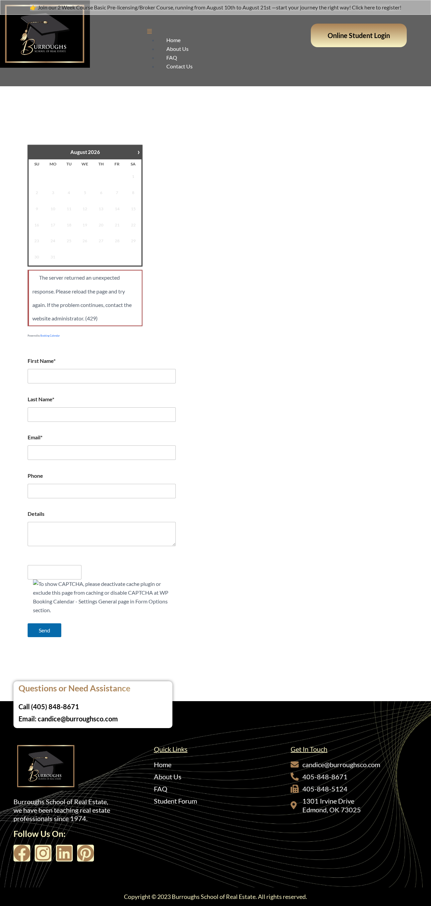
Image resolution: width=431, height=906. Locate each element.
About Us (177, 48)
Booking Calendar (50, 335)
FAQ (171, 57)
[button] (225, 31)
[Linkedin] (64, 853)
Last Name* (41, 399)
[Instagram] (43, 853)
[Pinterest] (85, 853)
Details (36, 513)
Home (173, 40)
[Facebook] (21, 853)
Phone (35, 475)
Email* (35, 437)
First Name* (42, 360)
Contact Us (179, 66)
